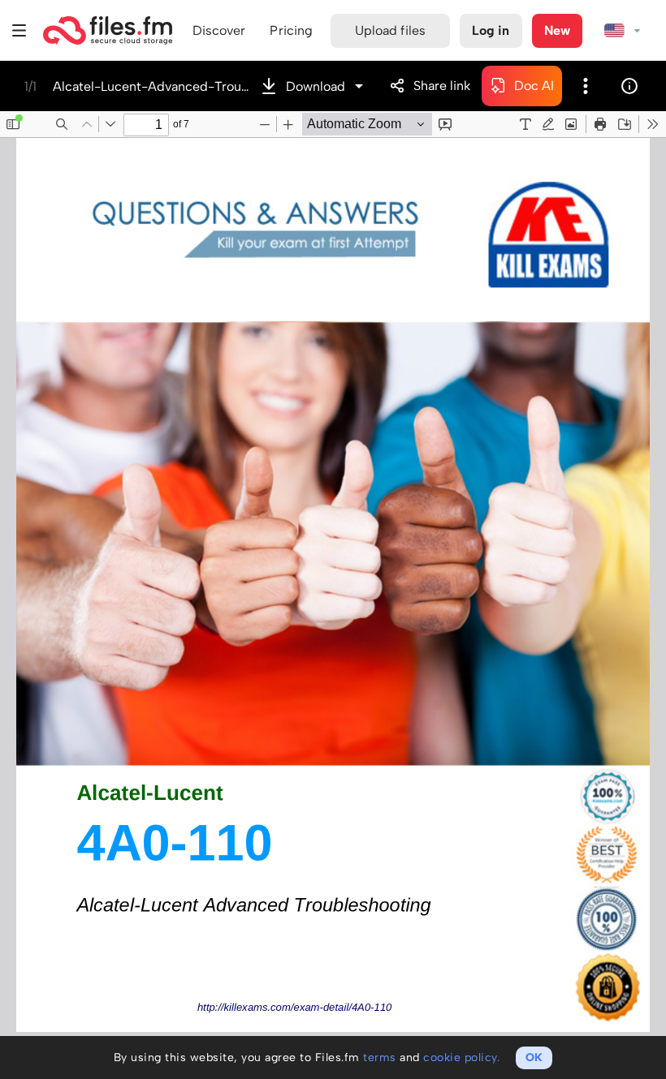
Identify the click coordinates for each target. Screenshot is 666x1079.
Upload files (390, 30)
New (557, 30)
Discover (219, 30)
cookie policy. (461, 1057)
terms (379, 1057)
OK (534, 1057)
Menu (19, 30)
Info (629, 86)
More (585, 86)
